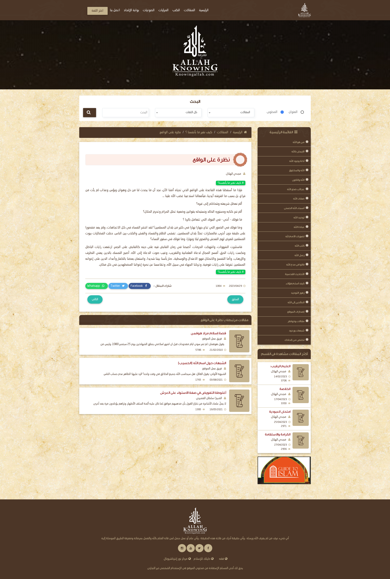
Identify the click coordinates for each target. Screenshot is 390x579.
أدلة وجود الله (296, 160)
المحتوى (272, 112)
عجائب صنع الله (295, 189)
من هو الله (298, 142)
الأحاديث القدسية (294, 274)
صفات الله (298, 198)
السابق (235, 299)
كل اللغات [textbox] (191, 112)
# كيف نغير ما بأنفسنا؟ (231, 183)
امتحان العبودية (279, 411)
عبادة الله (299, 226)
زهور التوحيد (297, 292)
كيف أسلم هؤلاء (295, 283)
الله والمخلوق (296, 170)
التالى (95, 299)
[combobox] (231, 112)
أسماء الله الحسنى (294, 208)
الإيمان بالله (297, 151)
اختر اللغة (97, 10)
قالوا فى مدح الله (295, 264)
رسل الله (299, 255)
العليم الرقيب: (280, 366)
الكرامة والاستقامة (277, 434)
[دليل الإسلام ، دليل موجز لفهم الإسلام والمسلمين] (284, 470)
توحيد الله (299, 217)
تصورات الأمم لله (294, 236)
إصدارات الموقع (295, 311)
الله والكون (298, 179)
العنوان (293, 112)
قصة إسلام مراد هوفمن (208, 333)
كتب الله (299, 245)
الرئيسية (238, 132)
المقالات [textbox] (245, 112)
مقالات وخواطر (296, 321)
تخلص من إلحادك (294, 339)
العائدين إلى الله (296, 302)
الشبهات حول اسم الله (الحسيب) (202, 363)
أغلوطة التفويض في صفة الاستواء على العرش (193, 393)
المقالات (222, 132)
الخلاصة (285, 389)
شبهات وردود (296, 330)
